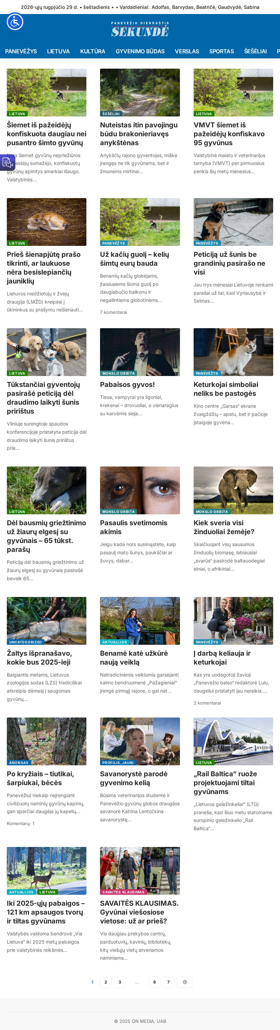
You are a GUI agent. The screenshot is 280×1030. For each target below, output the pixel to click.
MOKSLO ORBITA (118, 373)
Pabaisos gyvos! (127, 384)
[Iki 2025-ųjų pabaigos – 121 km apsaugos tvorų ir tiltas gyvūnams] (46, 871)
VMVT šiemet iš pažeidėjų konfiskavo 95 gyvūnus (229, 134)
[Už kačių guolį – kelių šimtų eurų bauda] (140, 222)
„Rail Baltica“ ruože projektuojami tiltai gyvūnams (225, 783)
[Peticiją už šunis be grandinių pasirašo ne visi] (233, 222)
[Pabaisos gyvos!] (140, 352)
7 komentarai (113, 312)
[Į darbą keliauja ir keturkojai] (233, 621)
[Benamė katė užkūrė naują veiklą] (140, 621)
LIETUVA (17, 114)
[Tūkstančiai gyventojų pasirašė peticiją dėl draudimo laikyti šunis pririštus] (46, 352)
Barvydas (183, 7)
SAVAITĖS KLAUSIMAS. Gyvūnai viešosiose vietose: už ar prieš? (139, 912)
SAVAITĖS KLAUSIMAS (123, 892)
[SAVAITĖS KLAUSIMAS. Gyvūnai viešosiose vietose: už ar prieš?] (140, 871)
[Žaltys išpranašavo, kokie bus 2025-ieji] (46, 621)
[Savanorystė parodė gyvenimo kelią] (140, 741)
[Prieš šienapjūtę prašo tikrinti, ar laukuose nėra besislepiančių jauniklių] (46, 222)
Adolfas (160, 7)
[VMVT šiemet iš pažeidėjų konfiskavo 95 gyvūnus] (233, 92)
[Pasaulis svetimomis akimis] (140, 490)
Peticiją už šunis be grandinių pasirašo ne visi (229, 263)
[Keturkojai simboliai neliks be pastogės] (233, 352)
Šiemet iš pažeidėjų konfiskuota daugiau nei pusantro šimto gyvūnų (46, 134)
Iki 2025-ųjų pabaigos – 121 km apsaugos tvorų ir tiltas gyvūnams (46, 912)
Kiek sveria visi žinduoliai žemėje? (224, 527)
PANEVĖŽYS (113, 243)
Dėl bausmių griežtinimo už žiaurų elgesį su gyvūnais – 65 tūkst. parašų (46, 536)
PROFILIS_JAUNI (118, 763)
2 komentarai (207, 703)
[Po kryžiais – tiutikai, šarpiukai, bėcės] (46, 741)
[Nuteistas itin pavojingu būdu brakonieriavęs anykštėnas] (140, 92)
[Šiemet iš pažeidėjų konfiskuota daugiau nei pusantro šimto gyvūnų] (46, 92)
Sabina (252, 7)
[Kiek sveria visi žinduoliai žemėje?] (233, 490)
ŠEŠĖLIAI (111, 114)
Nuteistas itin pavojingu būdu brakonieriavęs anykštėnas (139, 134)
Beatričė (205, 7)
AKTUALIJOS (114, 642)
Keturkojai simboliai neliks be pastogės (226, 389)
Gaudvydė (229, 7)
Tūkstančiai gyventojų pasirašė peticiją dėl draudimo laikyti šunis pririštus (43, 397)
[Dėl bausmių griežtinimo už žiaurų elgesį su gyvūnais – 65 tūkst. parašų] (46, 490)
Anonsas (19, 763)
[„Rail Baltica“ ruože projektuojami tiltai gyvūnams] (233, 741)
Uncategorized (25, 642)
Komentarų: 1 (20, 823)
